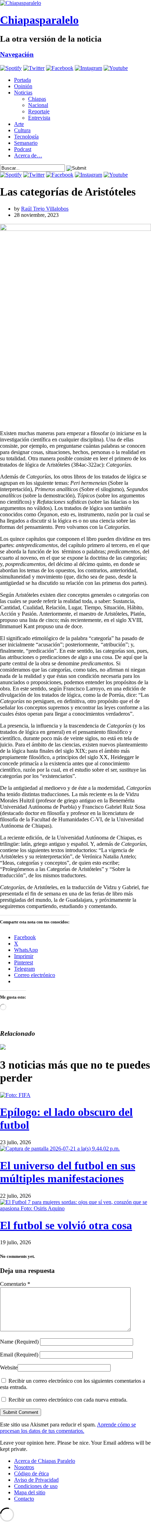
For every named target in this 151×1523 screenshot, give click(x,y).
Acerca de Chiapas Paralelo (44, 1461)
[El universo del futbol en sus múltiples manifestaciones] (60, 1149)
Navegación (17, 54)
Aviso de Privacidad (36, 1480)
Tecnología (26, 137)
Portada (22, 80)
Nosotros (24, 1467)
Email (19, 1355)
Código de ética (31, 1473)
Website (9, 1367)
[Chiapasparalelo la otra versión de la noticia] (75, 3)
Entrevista (39, 118)
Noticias (23, 92)
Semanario (26, 143)
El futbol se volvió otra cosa (66, 1225)
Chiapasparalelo (39, 20)
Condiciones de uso (36, 1486)
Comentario (15, 1284)
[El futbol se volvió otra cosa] (75, 1208)
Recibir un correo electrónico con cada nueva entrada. (67, 1400)
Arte (19, 124)
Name (19, 1342)
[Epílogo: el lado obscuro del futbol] (15, 1095)
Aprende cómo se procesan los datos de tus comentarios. (68, 1428)
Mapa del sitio (29, 1492)
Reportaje (39, 111)
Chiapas (37, 99)
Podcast (22, 149)
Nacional (38, 105)
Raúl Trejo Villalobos (44, 209)
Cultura (22, 130)
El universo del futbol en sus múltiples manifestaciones (67, 1172)
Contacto (24, 1499)
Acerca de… (28, 155)
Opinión (23, 86)
